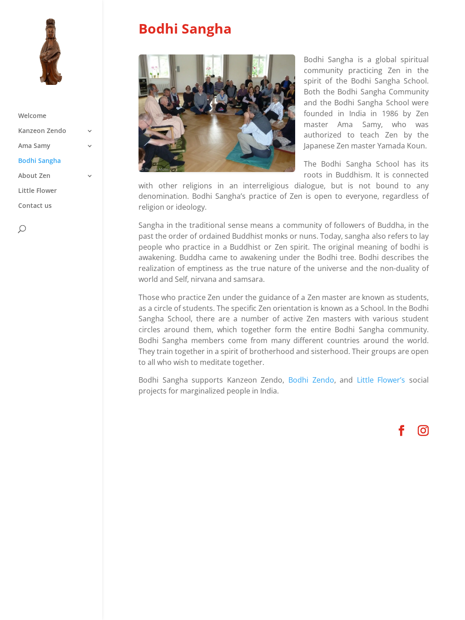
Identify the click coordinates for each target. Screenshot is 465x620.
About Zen (34, 176)
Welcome (32, 116)
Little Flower (37, 191)
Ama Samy (34, 146)
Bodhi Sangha (39, 161)
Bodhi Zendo (311, 380)
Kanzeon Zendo (42, 131)
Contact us (35, 206)
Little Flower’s (381, 380)
